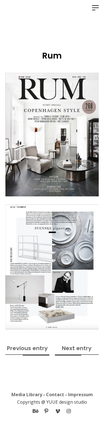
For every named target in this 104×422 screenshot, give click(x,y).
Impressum (80, 394)
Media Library (26, 394)
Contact (55, 394)
